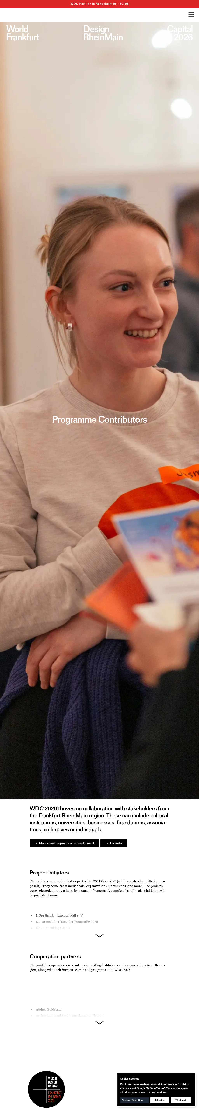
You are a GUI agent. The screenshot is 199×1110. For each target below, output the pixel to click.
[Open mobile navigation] (191, 14)
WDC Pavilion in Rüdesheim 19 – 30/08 (99, 4)
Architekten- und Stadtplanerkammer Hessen (70, 1016)
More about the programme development (66, 843)
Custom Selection (132, 1100)
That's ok (180, 1100)
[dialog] (156, 1089)
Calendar (116, 843)
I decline (160, 1100)
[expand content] (99, 936)
